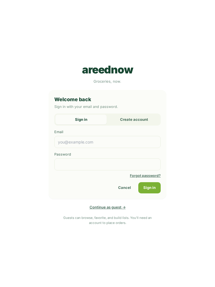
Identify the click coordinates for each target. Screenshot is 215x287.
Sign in (149, 187)
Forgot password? (145, 175)
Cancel (124, 187)
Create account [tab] (134, 119)
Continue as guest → (108, 207)
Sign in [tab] (81, 119)
